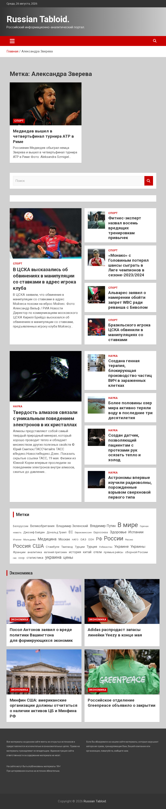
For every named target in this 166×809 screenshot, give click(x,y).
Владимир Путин (103, 526)
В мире (128, 525)
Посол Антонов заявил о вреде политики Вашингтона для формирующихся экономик (41, 635)
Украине (121, 546)
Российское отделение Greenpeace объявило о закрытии (121, 703)
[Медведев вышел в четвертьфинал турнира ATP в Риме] (46, 103)
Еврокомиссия (83, 532)
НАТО (75, 539)
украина (53, 557)
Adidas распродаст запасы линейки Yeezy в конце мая (115, 632)
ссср (21, 557)
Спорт (19, 120)
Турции (80, 546)
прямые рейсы (113, 552)
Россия (22, 546)
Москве (64, 539)
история (75, 552)
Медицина (47, 539)
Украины (138, 547)
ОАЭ (83, 539)
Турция (92, 547)
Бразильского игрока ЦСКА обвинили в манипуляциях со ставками (129, 332)
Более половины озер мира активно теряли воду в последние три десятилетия (130, 410)
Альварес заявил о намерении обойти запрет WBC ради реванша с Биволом (128, 300)
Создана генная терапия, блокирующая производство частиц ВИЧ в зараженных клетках (130, 373)
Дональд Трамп (57, 532)
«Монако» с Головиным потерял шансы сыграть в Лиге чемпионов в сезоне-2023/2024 (128, 265)
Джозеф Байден (34, 532)
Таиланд (67, 546)
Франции (19, 552)
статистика (35, 558)
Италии (17, 539)
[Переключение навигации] (12, 41)
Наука (17, 406)
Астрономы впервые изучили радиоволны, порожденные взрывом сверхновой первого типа (130, 487)
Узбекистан (105, 546)
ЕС (71, 532)
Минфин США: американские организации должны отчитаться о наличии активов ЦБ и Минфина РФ (43, 708)
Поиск (148, 181)
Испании (136, 532)
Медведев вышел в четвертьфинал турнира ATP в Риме (43, 136)
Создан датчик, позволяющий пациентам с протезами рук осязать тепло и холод (124, 447)
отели (97, 552)
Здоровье (118, 532)
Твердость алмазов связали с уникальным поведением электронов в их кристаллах (45, 418)
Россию (129, 539)
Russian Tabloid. (38, 19)
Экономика (21, 573)
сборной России (136, 552)
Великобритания (42, 526)
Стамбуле (52, 546)
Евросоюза (101, 532)
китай (87, 552)
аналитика (34, 552)
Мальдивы (29, 539)
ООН (91, 539)
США (38, 546)
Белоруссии (20, 526)
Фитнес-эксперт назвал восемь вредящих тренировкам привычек (124, 228)
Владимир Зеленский (72, 526)
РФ (99, 539)
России (113, 538)
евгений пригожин (55, 552)
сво (14, 558)
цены (68, 557)
